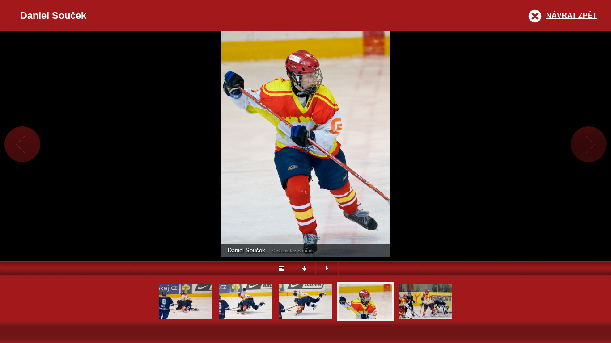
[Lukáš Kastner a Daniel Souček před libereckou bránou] (425, 318)
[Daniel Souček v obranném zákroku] (185, 318)
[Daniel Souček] (365, 318)
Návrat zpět (571, 15)
